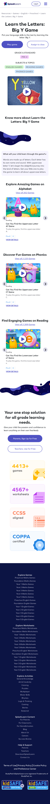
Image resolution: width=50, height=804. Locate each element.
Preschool (34, 13)
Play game (12, 44)
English (24, 13)
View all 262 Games (25, 193)
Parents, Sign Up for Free (25, 438)
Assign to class (37, 44)
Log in (36, 4)
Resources (6, 13)
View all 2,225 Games (25, 258)
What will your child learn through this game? (24, 154)
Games (16, 13)
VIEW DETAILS (12, 240)
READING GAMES (34, 67)
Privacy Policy (25, 765)
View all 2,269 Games (25, 324)
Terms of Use (10, 765)
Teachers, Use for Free (25, 449)
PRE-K (25, 57)
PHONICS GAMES (24, 71)
